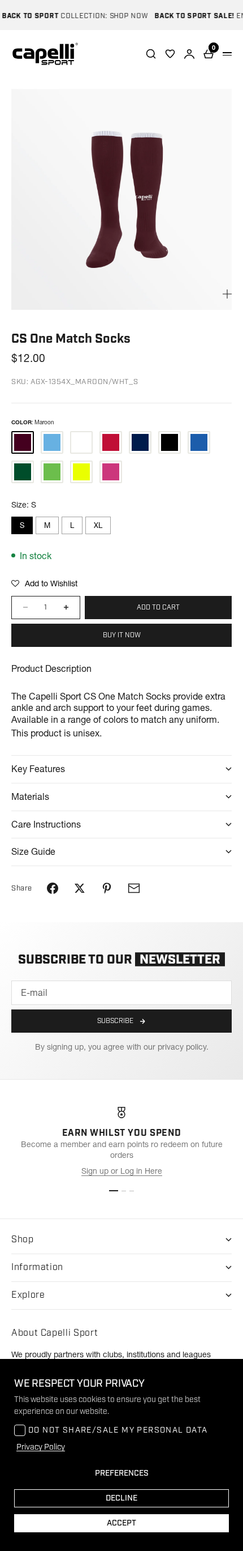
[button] (44, 583)
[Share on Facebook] (52, 888)
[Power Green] (52, 472)
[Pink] (110, 472)
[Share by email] (134, 888)
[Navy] (140, 442)
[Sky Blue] (52, 442)
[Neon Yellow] (81, 472)
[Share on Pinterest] (107, 888)
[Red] (110, 442)
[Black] (169, 442)
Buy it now (122, 635)
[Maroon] (22, 442)
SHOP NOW (122, 16)
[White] (81, 442)
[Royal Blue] (199, 442)
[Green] (22, 472)
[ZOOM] (227, 294)
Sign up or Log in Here (121, 1171)
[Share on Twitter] (79, 888)
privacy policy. (183, 1047)
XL (98, 525)
